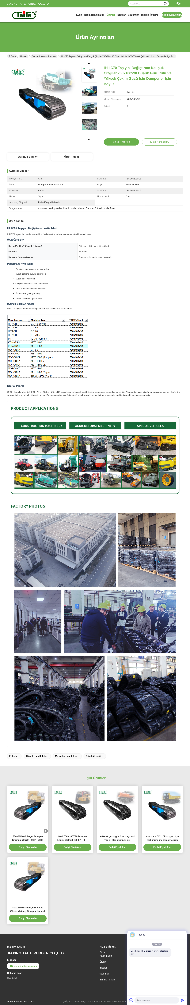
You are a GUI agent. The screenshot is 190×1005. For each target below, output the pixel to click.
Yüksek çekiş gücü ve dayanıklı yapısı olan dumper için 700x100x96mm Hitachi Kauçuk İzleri (117, 838)
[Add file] (131, 1000)
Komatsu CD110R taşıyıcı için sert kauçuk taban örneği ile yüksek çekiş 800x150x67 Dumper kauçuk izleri (162, 838)
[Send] (182, 1000)
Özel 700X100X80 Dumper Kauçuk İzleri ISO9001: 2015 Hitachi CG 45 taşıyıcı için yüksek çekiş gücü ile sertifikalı (72, 838)
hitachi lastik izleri (36, 756)
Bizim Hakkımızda (94, 15)
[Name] (165, 4)
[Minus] (182, 935)
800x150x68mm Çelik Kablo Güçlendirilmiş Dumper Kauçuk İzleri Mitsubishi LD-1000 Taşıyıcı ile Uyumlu (28, 909)
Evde (79, 15)
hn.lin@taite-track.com (25, 966)
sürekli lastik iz (95, 756)
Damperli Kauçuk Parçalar (44, 56)
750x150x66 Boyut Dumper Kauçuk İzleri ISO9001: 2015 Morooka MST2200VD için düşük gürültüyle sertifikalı (28, 838)
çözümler (133, 15)
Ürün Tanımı (72, 156)
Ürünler (111, 15)
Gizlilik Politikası (14, 1001)
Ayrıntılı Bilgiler (28, 156)
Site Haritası (29, 1001)
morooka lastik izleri (66, 756)
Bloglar (121, 15)
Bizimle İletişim (149, 15)
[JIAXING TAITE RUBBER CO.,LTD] (23, 14)
